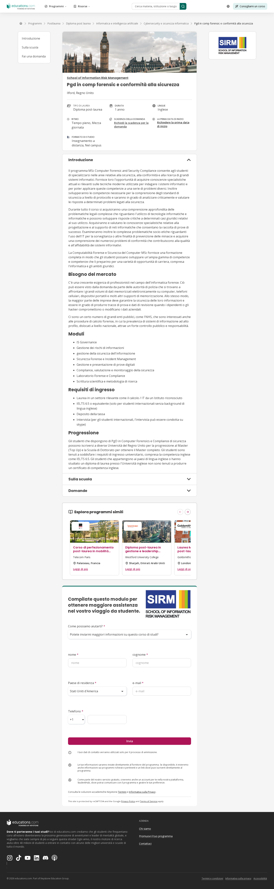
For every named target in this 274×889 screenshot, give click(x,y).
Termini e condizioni (212, 878)
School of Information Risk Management (97, 78)
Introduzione (31, 38)
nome (73, 655)
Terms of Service (149, 801)
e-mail (138, 683)
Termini (122, 792)
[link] (223, 23)
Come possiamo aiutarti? (86, 626)
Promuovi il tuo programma (156, 836)
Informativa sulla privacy (238, 878)
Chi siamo (145, 828)
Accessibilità (260, 878)
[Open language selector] (228, 6)
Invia (129, 741)
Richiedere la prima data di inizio (173, 124)
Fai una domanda (34, 56)
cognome (140, 655)
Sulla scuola (30, 47)
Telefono (75, 711)
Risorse (82, 6)
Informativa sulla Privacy (142, 792)
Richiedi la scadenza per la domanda (131, 124)
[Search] (183, 6)
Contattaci (145, 843)
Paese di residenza (82, 683)
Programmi (56, 6)
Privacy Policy (128, 801)
